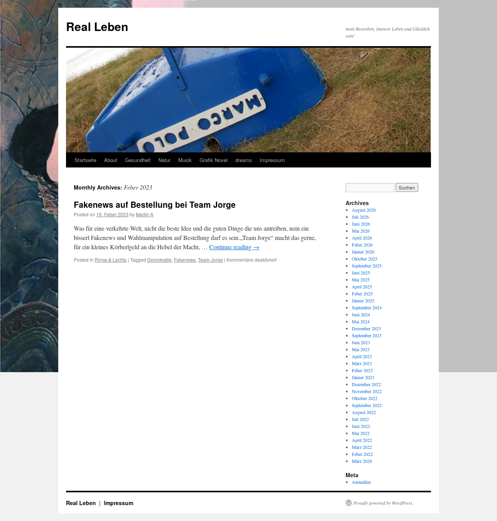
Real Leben (97, 26)
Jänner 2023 (363, 377)
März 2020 (362, 461)
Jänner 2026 (363, 251)
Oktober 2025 (364, 258)
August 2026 (364, 210)
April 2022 (362, 440)
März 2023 (362, 363)
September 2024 (367, 307)
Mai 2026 (361, 231)
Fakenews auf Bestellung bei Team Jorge (155, 204)
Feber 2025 (362, 293)
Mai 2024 (361, 321)
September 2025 (367, 265)
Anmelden (361, 482)
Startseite (85, 160)
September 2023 (367, 335)
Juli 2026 (360, 217)
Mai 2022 (361, 433)
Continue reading (234, 247)
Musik (185, 160)
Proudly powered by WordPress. (383, 503)
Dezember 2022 (366, 384)
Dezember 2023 (366, 328)
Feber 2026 (362, 245)
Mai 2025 (361, 279)
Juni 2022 (361, 426)
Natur (164, 160)
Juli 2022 (360, 419)
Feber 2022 (362, 454)
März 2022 (362, 447)
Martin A (144, 214)
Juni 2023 (361, 342)
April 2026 (362, 238)
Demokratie (159, 259)
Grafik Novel (214, 160)
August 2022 (364, 412)
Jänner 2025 (363, 300)
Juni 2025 (361, 272)
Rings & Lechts (111, 259)
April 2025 (362, 286)
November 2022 (367, 391)
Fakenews (185, 259)
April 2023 (362, 356)
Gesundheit (138, 160)
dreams (243, 160)
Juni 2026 (361, 224)
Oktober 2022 (364, 398)
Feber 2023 (362, 370)
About (110, 160)
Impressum (272, 160)
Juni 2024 (361, 314)
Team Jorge (210, 259)
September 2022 (367, 405)
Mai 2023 (361, 349)
